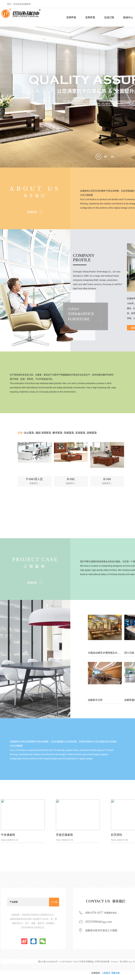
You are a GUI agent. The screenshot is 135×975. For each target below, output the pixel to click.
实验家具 (80, 432)
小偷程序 (106, 972)
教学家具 (57, 432)
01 (98, 156)
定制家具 (92, 432)
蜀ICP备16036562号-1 (49, 961)
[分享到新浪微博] (24, 941)
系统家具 (69, 432)
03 (112, 156)
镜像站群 (115, 972)
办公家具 (29, 432)
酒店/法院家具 (43, 432)
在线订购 (109, 17)
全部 (20, 432)
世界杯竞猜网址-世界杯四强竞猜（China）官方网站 (71, 21)
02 (105, 156)
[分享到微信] (43, 941)
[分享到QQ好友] (33, 941)
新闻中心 (128, 17)
